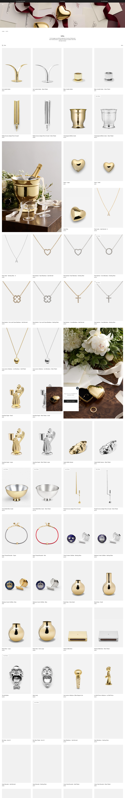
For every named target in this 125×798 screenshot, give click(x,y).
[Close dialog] (77, 388)
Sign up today (71, 401)
